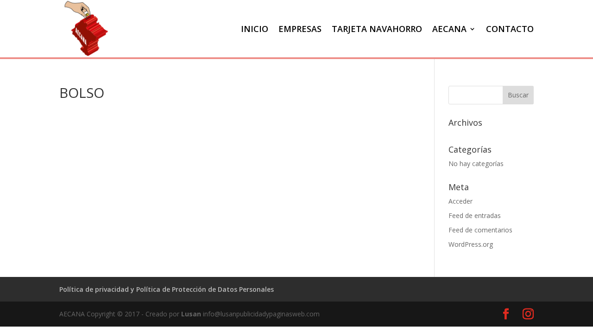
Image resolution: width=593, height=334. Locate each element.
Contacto (510, 28)
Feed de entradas (474, 215)
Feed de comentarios (480, 229)
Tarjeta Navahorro (377, 28)
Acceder (460, 201)
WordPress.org (470, 244)
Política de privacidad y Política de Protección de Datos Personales (166, 289)
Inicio (254, 28)
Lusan (191, 313)
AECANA (449, 28)
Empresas (300, 28)
